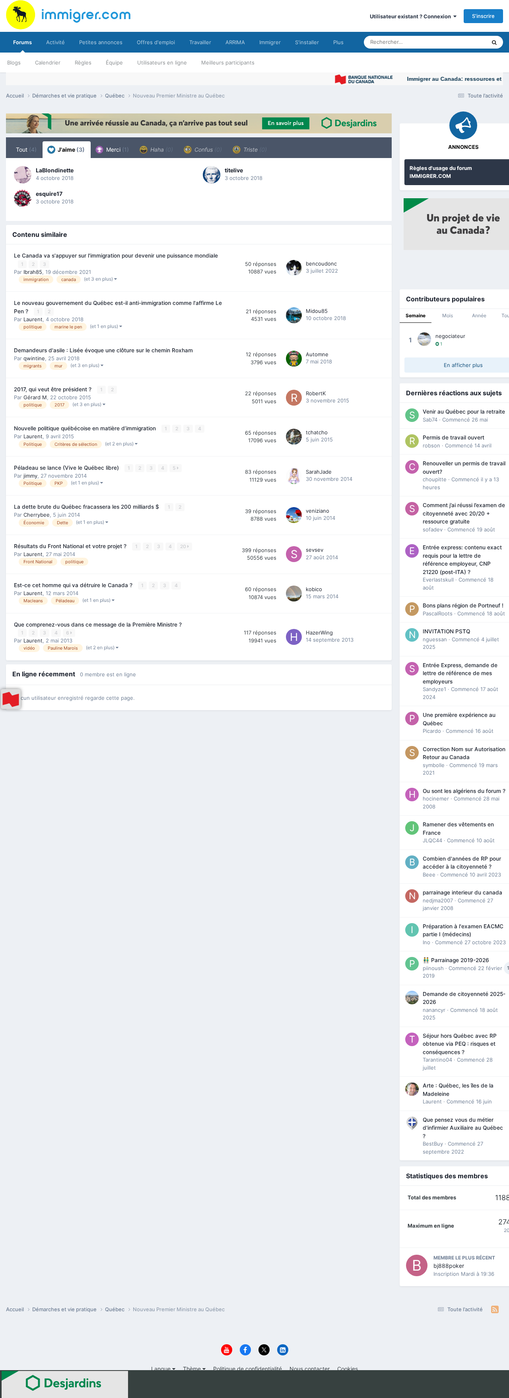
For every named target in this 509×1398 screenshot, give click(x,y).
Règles (83, 62)
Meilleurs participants (227, 62)
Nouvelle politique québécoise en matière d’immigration (85, 428)
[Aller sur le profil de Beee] (412, 862)
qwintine (34, 358)
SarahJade (319, 472)
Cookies (347, 1368)
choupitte (435, 479)
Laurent (33, 319)
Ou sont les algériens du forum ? (464, 791)
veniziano (317, 511)
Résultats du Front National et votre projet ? (71, 546)
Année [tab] (479, 315)
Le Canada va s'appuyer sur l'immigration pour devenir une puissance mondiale (116, 255)
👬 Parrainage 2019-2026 (456, 960)
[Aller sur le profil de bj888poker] (416, 1265)
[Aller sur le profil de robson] (412, 441)
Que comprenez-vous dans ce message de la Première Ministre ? (98, 624)
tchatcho (317, 432)
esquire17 (49, 193)
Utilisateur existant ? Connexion (411, 16)
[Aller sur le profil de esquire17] (22, 198)
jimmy (30, 476)
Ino (426, 942)
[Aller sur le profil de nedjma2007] (412, 896)
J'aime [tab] (70, 149)
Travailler (200, 42)
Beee (429, 874)
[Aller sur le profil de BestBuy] (412, 1123)
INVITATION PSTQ (446, 631)
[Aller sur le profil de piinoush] (412, 963)
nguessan (435, 639)
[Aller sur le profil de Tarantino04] (412, 1039)
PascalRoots (438, 613)
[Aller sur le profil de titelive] (211, 175)
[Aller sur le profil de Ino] (412, 930)
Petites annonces (100, 42)
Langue (161, 1368)
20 (183, 546)
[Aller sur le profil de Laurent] (412, 1089)
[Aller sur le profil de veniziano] (294, 515)
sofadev (433, 529)
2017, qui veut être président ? (53, 389)
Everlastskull (438, 579)
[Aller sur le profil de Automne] (294, 359)
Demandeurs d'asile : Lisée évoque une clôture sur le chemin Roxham (103, 350)
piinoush (433, 968)
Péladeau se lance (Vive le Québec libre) (67, 468)
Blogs (14, 62)
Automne (317, 354)
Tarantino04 (437, 1059)
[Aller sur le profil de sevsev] (294, 554)
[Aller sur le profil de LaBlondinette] (22, 175)
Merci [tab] (117, 149)
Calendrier (47, 62)
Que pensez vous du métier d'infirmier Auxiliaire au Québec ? (463, 1128)
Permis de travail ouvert (453, 437)
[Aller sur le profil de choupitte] (412, 467)
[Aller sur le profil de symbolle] (412, 753)
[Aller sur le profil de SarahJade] (294, 476)
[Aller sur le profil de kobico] (294, 593)
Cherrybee (36, 515)
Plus (338, 42)
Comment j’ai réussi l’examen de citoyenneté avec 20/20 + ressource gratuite (464, 513)
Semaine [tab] (415, 315)
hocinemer (436, 798)
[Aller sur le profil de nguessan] (412, 635)
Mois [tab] (447, 315)
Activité (55, 42)
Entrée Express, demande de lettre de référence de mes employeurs (460, 673)
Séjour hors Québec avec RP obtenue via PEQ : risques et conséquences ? (460, 1044)
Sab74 (430, 419)
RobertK (316, 393)
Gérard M (35, 397)
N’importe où (461, 42)
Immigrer (270, 42)
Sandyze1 (434, 689)
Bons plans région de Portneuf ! (463, 605)
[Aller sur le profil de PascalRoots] (412, 609)
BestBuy (433, 1143)
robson (431, 445)
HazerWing (319, 632)
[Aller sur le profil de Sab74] (412, 415)
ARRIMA (235, 42)
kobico (314, 589)
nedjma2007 (438, 900)
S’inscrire (483, 16)
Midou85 (317, 311)
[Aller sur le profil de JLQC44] (412, 828)
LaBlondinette (55, 170)
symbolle (434, 765)
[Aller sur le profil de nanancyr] (412, 997)
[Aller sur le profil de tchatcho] (294, 437)
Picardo (432, 731)
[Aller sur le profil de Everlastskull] (412, 551)
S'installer (307, 42)
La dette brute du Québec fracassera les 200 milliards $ (87, 507)
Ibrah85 (32, 272)
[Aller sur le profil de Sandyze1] (412, 669)
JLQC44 (432, 840)
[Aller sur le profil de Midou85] (294, 315)
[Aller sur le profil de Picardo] (412, 718)
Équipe (114, 62)
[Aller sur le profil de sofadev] (412, 508)
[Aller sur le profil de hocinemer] (412, 794)
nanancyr (434, 1010)
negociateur (450, 336)
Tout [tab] (26, 149)
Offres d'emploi (156, 42)
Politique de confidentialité (247, 1368)
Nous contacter (309, 1368)
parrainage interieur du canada (462, 892)
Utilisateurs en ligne (162, 62)
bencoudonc (321, 263)
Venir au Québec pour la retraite (464, 411)
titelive (234, 170)
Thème (192, 1368)
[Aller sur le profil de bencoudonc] (294, 268)
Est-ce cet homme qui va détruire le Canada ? (74, 585)
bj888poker (448, 1265)
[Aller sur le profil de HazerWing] (294, 637)
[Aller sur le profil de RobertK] (294, 398)
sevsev (314, 550)
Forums (22, 42)
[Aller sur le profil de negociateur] (424, 339)
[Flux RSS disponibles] (495, 1309)
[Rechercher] (494, 42)
